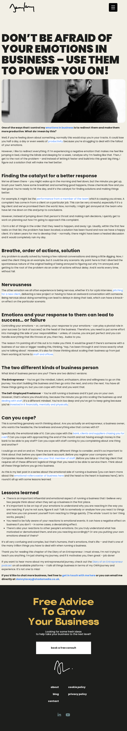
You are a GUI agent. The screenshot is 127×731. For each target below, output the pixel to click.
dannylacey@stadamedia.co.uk (37, 579)
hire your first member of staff (56, 458)
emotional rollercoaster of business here (39, 475)
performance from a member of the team (63, 199)
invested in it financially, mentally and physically (39, 404)
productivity (55, 141)
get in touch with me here (78, 575)
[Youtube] (68, 715)
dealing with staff (12, 401)
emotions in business (59, 127)
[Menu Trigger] (113, 7)
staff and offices (43, 354)
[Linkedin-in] (59, 715)
